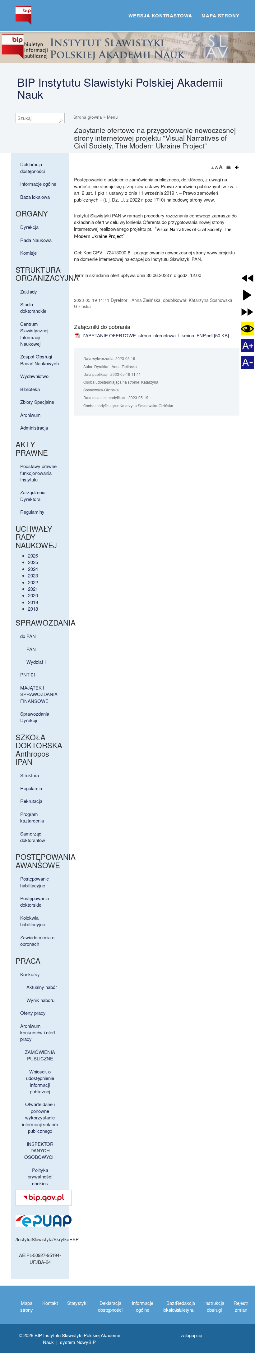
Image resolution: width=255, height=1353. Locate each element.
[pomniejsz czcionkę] (213, 167)
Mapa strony (220, 15)
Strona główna (87, 117)
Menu (112, 117)
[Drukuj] (228, 167)
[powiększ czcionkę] (221, 167)
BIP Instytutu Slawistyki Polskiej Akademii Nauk (120, 88)
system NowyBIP (78, 1342)
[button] (247, 278)
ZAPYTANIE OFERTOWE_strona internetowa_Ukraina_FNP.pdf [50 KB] (155, 335)
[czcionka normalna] (217, 167)
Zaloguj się (191, 1335)
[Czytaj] (236, 167)
